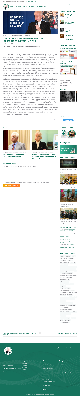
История (69, 269)
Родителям (24, 363)
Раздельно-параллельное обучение (67, 305)
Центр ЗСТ (25, 152)
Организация (63, 294)
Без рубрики (68, 256)
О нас (61, 364)
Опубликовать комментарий (11, 185)
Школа (61, 320)
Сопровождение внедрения (67, 372)
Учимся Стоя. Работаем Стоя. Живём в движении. (49, 374)
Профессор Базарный (17, 152)
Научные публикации (64, 290)
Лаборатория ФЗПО (64, 281)
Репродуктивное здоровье (66, 309)
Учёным (24, 369)
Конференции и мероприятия (66, 273)
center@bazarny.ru (32, 1)
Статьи (61, 313)
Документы (69, 260)
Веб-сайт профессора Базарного (47, 369)
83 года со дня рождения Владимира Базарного (13, 155)
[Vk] (3, 371)
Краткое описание (67, 239)
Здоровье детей (63, 264)
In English (62, 256)
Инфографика (63, 269)
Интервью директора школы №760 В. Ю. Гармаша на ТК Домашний (66, 204)
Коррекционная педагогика (66, 277)
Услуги (25, 6)
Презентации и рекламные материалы (68, 296)
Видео (39, 152)
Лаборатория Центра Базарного (67, 284)
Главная (11, 6)
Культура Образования (47, 364)
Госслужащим (25, 367)
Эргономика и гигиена (64, 322)
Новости (10, 152)
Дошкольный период (64, 262)
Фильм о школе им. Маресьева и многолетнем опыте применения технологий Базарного (68, 186)
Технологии (18, 6)
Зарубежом (72, 262)
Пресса (61, 298)
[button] (76, 89)
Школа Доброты (46, 385)
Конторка (44, 389)
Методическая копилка (65, 288)
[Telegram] (6, 371)
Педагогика (69, 294)
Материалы (31, 6)
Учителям (24, 365)
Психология (62, 301)
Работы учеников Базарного (66, 303)
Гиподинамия (63, 260)
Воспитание (70, 258)
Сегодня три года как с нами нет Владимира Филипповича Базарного (44, 156)
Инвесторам (25, 371)
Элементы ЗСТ (68, 320)
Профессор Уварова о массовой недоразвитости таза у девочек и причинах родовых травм (68, 231)
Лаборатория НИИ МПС (64, 279)
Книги (74, 269)
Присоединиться (69, 120)
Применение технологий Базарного (66, 376)
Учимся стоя (63, 316)
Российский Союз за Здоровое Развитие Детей (48, 380)
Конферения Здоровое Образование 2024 (69, 271)
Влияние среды (63, 258)
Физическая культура (65, 318)
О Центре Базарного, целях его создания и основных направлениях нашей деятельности (67, 246)
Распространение (40, 6)
